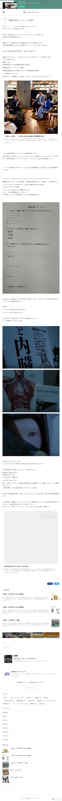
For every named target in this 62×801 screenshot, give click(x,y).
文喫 (40, 57)
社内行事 (33, 703)
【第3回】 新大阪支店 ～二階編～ (11, 620)
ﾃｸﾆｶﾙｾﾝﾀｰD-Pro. (8, 700)
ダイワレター (50, 700)
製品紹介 (6, 703)
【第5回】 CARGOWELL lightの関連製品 (13, 594)
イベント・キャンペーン (19, 703)
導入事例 (31, 700)
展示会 (42, 703)
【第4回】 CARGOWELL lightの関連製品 (13, 607)
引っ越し (29, 697)
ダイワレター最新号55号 (13, 26)
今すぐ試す (22, 6)
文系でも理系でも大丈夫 (17, 777)
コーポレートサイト (31, 688)
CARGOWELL (21, 700)
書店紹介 (40, 700)
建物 (46, 697)
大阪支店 (38, 697)
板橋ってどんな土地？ (16, 770)
